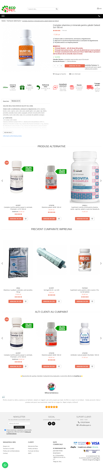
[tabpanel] (26, 47)
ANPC (29, 453)
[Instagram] (53, 423)
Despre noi (6, 446)
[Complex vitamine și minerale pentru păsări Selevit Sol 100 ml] (26, 47)
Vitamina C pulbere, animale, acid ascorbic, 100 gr (18, 291)
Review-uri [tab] (16, 101)
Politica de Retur (33, 448)
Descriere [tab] (6, 101)
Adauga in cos (74, 66)
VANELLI (84, 205)
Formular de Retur (33, 451)
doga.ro (97, 460)
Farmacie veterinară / (14, 21)
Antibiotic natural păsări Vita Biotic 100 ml (85, 355)
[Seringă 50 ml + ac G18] (51, 260)
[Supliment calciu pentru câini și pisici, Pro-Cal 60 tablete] (85, 260)
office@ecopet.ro (85, 425)
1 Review (64, 30)
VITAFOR (51, 205)
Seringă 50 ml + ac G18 (51, 290)
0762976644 (85, 422)
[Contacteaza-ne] (99, 16)
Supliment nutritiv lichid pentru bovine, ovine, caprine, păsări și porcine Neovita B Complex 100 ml (85, 208)
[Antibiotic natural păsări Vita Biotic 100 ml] (85, 334)
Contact (5, 453)
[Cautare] (57, 9)
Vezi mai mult (8, 132)
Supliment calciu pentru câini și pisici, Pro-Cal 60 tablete (84, 291)
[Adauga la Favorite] (25, 218)
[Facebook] (49, 423)
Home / (4, 21)
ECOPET (18, 205)
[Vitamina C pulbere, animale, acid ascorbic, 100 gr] (18, 260)
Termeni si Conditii (8, 448)
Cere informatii (75, 74)
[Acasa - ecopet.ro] (12, 9)
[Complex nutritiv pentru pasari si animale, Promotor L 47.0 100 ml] (18, 177)
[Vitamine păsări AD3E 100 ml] (51, 177)
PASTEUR (85, 288)
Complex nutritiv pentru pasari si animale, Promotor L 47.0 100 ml (18, 208)
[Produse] (3, 16)
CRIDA (18, 288)
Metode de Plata (33, 446)
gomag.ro (97, 458)
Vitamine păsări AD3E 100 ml (51, 207)
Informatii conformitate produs (12, 136)
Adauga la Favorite (60, 74)
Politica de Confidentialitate (11, 451)
